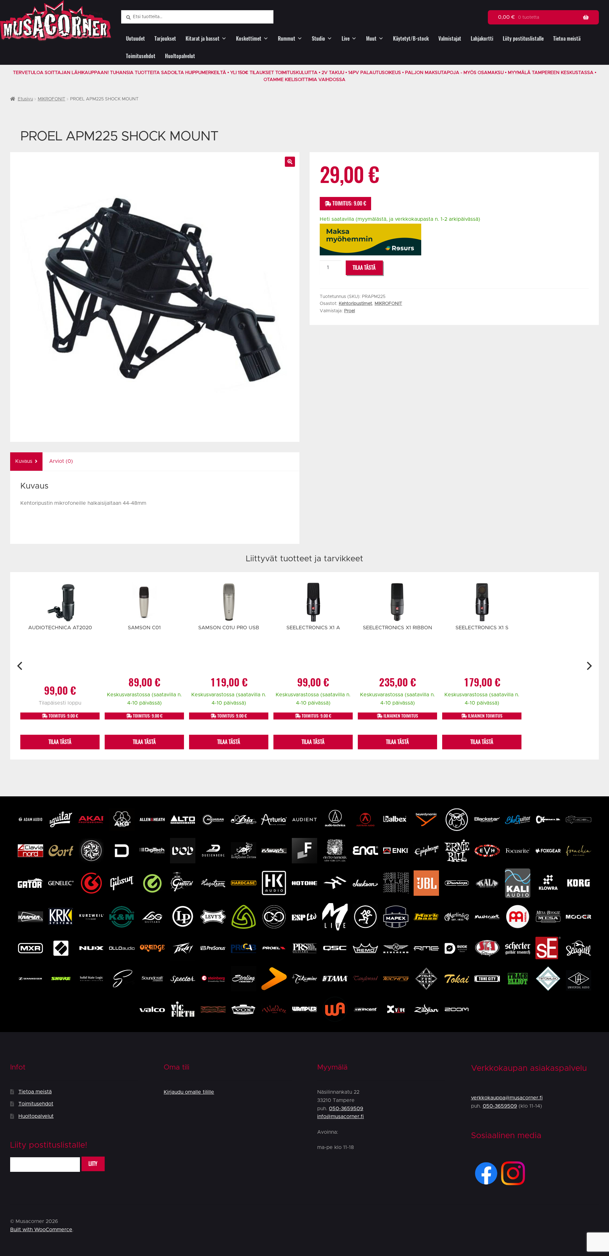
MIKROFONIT (51, 99)
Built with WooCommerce (41, 1229)
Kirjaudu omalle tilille (189, 1092)
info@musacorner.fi (340, 1116)
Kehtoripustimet (355, 303)
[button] (290, 162)
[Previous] (20, 666)
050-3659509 (346, 1108)
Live (346, 38)
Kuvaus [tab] (23, 461)
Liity (92, 1163)
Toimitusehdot (140, 56)
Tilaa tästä (364, 267)
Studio (318, 38)
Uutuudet (135, 38)
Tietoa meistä (566, 38)
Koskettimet (248, 38)
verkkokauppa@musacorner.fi (507, 1097)
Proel (349, 311)
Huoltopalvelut (180, 56)
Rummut (286, 38)
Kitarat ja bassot (202, 38)
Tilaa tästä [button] (60, 742)
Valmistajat (449, 38)
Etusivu (25, 99)
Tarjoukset (165, 38)
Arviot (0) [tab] (61, 461)
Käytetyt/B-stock (411, 38)
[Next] (588, 666)
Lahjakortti (482, 38)
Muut (371, 38)
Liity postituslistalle (523, 38)
